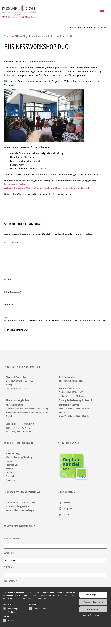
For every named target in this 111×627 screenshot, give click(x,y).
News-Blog (10, 472)
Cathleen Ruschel (46, 61)
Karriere (9, 461)
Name (8, 279)
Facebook (67, 502)
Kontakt (9, 468)
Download (10, 476)
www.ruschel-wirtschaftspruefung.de (20, 510)
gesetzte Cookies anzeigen (93, 615)
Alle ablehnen (93, 609)
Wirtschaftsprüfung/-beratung (19, 457)
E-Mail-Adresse (12, 291)
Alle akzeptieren (93, 595)
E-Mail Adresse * (12, 538)
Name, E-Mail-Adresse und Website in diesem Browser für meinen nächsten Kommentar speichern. (55, 320)
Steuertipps (10, 480)
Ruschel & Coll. (12, 464)
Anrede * (9, 552)
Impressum (41, 599)
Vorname (9, 566)
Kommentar (11, 242)
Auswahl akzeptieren (93, 602)
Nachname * (10, 580)
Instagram (67, 508)
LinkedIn (67, 514)
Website (8, 304)
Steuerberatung (13, 453)
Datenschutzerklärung (25, 599)
